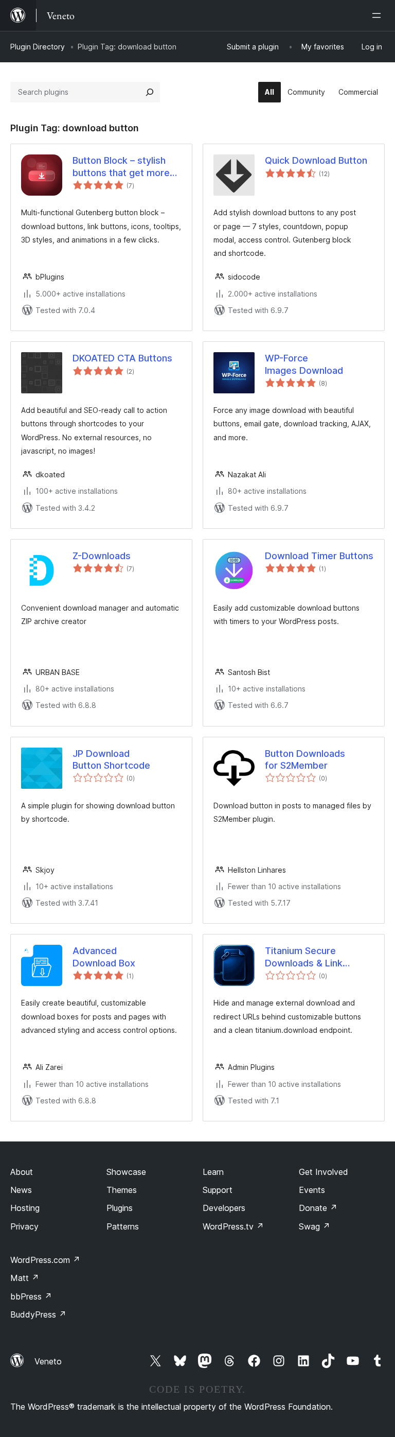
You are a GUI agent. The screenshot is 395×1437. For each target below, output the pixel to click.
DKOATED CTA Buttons (122, 358)
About (21, 1172)
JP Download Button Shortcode (111, 759)
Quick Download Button (316, 160)
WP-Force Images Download (304, 364)
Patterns (122, 1226)
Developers (224, 1208)
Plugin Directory (37, 46)
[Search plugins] (149, 92)
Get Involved (323, 1172)
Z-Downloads (102, 555)
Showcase (126, 1172)
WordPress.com (45, 1260)
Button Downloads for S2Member (305, 759)
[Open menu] (378, 15)
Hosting (25, 1208)
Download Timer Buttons (319, 555)
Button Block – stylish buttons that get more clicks (121, 167)
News (21, 1190)
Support (217, 1190)
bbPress (31, 1296)
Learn (213, 1172)
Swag (314, 1226)
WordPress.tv (233, 1226)
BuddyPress (38, 1314)
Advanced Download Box (104, 956)
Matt (24, 1278)
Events (312, 1190)
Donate (318, 1208)
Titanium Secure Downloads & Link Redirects (304, 957)
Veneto (48, 1361)
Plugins (119, 1208)
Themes (121, 1190)
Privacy (24, 1226)
